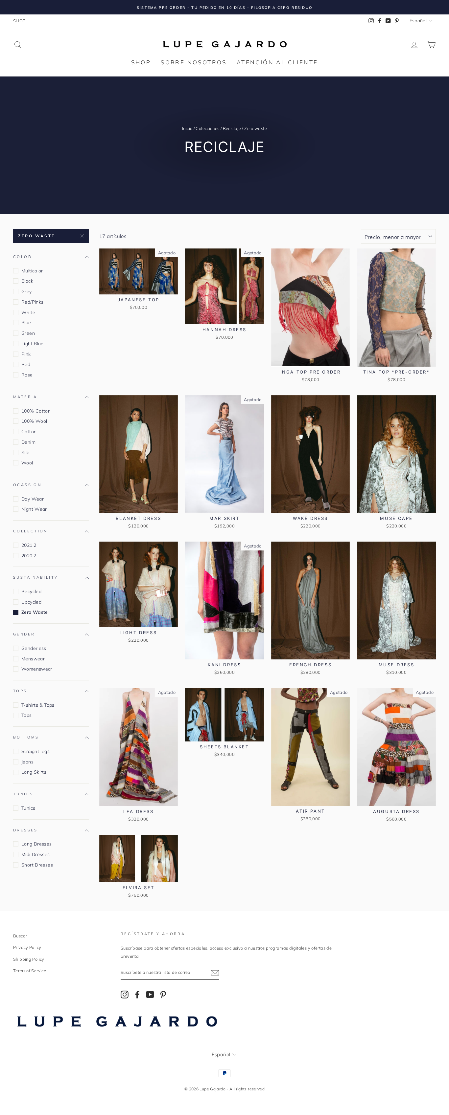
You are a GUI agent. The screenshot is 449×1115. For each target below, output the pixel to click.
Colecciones (207, 128)
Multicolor (32, 271)
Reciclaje (232, 128)
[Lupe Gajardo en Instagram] (125, 994)
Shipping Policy (28, 959)
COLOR (22, 256)
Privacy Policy (27, 947)
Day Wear (32, 499)
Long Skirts (33, 772)
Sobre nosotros (194, 62)
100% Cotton (36, 411)
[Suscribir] (215, 972)
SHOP (19, 20)
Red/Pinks (32, 302)
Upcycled (31, 602)
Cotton (28, 432)
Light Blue (32, 344)
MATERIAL (26, 397)
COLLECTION (30, 531)
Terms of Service (29, 970)
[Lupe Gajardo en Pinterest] (163, 994)
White (28, 312)
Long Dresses (36, 844)
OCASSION (27, 484)
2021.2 (28, 545)
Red (25, 364)
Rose (27, 375)
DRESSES (25, 830)
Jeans (27, 762)
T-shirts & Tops (38, 705)
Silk (25, 453)
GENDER (24, 634)
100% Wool (34, 421)
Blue (26, 323)
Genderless (33, 648)
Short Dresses (37, 865)
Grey (26, 291)
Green (28, 333)
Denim (28, 442)
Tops (26, 715)
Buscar (20, 935)
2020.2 (28, 556)
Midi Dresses (35, 854)
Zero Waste (36, 235)
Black (27, 281)
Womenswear (37, 669)
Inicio (187, 128)
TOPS (20, 691)
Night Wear (34, 509)
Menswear (33, 659)
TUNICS (23, 794)
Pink (26, 354)
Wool (27, 463)
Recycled (31, 591)
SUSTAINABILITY (35, 577)
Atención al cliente (277, 62)
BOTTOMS (26, 737)
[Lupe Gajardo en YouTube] (150, 994)
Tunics (28, 808)
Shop (141, 62)
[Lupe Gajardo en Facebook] (137, 994)
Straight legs (35, 751)
